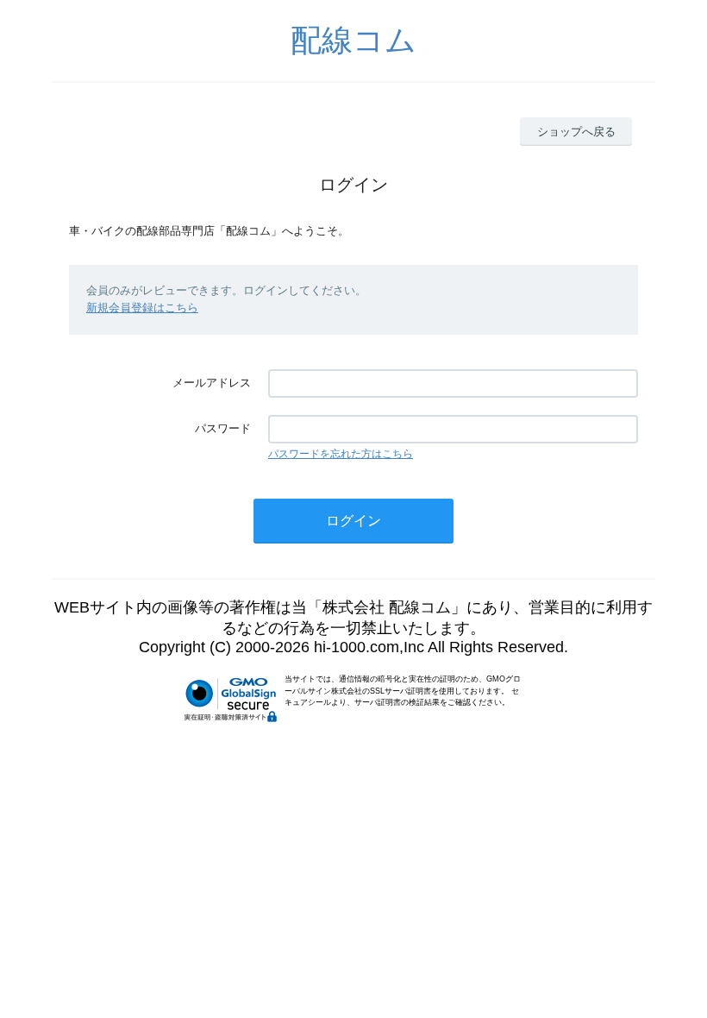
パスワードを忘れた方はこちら (340, 454)
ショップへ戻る (576, 131)
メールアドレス (211, 382)
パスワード (223, 428)
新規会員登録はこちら (142, 307)
